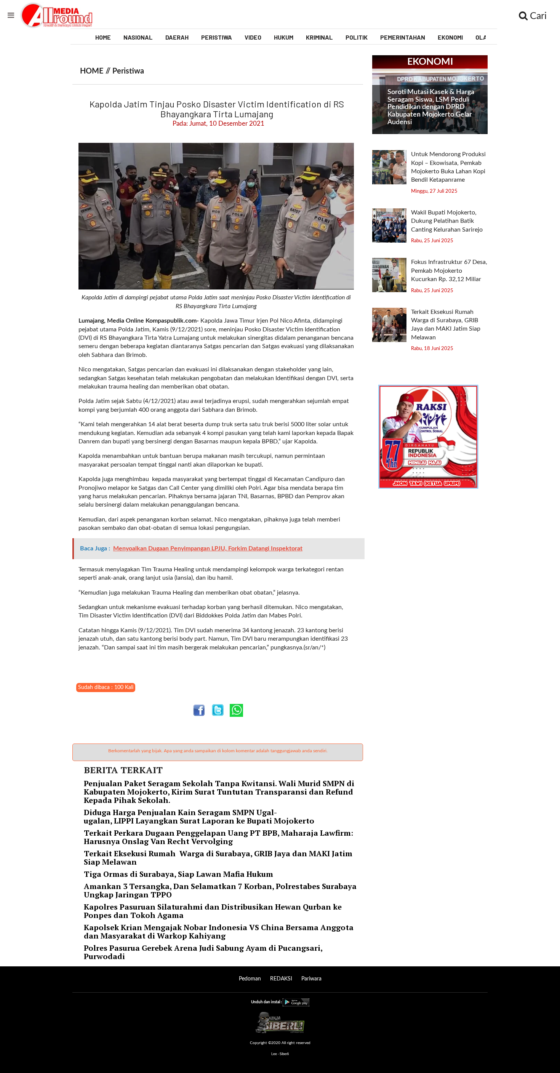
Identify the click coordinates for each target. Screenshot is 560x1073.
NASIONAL (138, 37)
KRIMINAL (319, 37)
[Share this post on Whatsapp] (236, 710)
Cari (537, 16)
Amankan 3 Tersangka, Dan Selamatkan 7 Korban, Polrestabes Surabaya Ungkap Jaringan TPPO (220, 890)
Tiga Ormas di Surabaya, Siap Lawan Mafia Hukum (178, 874)
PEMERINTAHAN (402, 37)
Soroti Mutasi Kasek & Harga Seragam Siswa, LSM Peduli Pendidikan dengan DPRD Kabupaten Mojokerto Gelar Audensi (430, 107)
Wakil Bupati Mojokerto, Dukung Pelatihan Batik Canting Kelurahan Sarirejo (447, 221)
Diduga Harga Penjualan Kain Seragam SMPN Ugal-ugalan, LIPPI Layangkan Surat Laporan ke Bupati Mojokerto (200, 816)
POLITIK (357, 37)
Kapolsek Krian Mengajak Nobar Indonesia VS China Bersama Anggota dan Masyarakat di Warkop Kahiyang (219, 931)
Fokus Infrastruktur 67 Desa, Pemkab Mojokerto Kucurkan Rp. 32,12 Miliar (449, 270)
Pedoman (250, 979)
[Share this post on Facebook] (199, 710)
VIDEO (253, 37)
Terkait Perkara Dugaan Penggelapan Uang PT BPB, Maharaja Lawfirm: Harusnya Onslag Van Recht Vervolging (218, 837)
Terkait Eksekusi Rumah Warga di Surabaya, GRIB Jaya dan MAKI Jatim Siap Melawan (218, 857)
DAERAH (177, 37)
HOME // (96, 71)
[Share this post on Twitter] (217, 710)
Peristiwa (128, 71)
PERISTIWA (216, 37)
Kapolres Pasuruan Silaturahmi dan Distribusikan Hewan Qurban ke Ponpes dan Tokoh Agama (213, 911)
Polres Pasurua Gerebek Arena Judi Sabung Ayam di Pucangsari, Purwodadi (203, 952)
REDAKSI (281, 979)
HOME (103, 37)
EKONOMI (450, 37)
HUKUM (283, 37)
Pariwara (311, 979)
